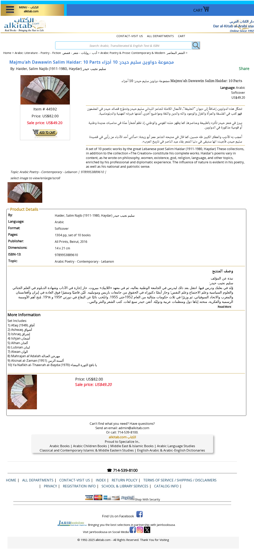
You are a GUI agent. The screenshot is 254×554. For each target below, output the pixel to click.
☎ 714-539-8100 (122, 470)
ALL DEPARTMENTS (160, 36)
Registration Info (79, 486)
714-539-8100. (127, 432)
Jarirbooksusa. (166, 525)
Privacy (50, 486)
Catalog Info (166, 486)
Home (7, 53)
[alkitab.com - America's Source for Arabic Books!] (24, 31)
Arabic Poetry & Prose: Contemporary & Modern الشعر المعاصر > (144, 53)
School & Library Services (125, 486)
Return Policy (124, 480)
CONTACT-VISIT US (129, 36)
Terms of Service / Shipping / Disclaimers (179, 480)
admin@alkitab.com (133, 428)
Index (101, 480)
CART (198, 10)
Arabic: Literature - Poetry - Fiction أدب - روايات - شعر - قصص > (57, 53)
